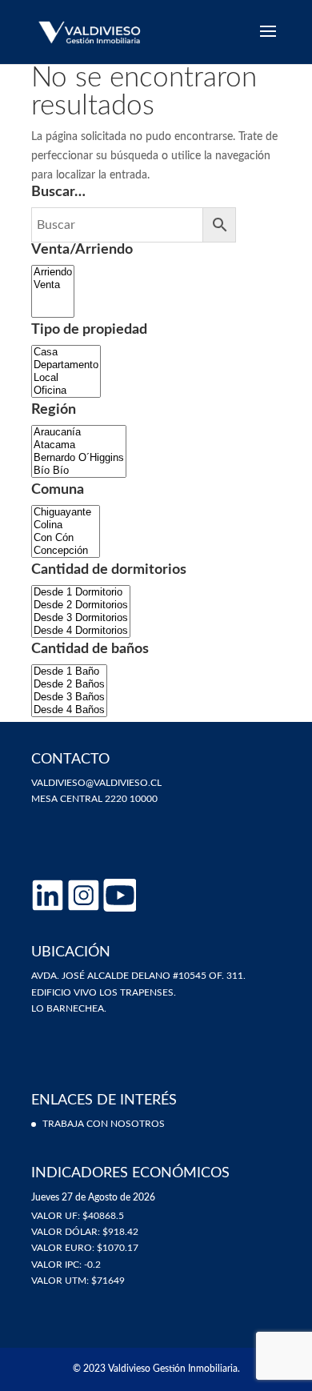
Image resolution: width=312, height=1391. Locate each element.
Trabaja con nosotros (103, 1123)
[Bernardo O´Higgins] (79, 457)
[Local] (66, 377)
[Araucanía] (79, 432)
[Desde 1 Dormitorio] (81, 592)
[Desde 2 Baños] (69, 684)
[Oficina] (66, 390)
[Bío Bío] (79, 470)
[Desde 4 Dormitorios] (81, 630)
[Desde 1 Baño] (69, 671)
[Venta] (53, 285)
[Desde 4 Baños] (69, 710)
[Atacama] (79, 445)
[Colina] (65, 525)
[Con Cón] (65, 537)
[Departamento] (66, 365)
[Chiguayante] (65, 512)
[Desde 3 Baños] (69, 697)
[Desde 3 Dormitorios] (81, 617)
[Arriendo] (53, 272)
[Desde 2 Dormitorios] (81, 605)
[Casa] (66, 352)
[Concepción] (65, 550)
